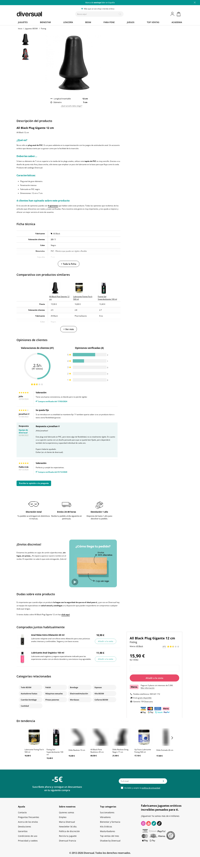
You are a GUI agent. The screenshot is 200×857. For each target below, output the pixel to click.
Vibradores (105, 817)
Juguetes (23, 22)
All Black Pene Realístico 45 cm (97, 750)
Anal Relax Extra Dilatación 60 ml (47, 635)
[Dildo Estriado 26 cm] (165, 737)
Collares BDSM (101, 699)
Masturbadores (107, 831)
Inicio (20, 28)
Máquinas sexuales (54, 693)
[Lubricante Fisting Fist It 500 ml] (34, 737)
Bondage (74, 687)
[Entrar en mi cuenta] (172, 14)
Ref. (131, 660)
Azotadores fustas (29, 693)
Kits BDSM (99, 693)
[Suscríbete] (163, 782)
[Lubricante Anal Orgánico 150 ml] (22, 657)
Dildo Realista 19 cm (77, 750)
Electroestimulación (79, 693)
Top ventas (153, 22)
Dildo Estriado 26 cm (164, 750)
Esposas (98, 687)
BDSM (88, 22)
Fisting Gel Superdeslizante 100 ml (55, 752)
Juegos (130, 22)
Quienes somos (66, 812)
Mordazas (74, 699)
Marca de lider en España (100, 2)
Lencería (68, 22)
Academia (177, 22)
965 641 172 (155, 694)
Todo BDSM (26, 687)
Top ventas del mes (109, 836)
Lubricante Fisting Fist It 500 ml (34, 750)
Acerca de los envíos (28, 821)
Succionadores (107, 812)
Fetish (48, 687)
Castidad (25, 706)
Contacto (22, 812)
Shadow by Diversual (110, 840)
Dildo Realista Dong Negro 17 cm (120, 750)
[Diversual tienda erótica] (40, 13)
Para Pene (109, 22)
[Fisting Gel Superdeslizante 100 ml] (56, 737)
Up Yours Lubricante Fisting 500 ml (142, 750)
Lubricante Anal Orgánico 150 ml (47, 652)
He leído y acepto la (142, 788)
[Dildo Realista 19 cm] (78, 737)
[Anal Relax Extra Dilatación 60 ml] (22, 640)
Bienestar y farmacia (110, 821)
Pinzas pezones (52, 699)
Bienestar (45, 22)
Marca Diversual (67, 821)
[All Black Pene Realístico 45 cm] (100, 737)
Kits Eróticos (106, 826)
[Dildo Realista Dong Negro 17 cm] (121, 737)
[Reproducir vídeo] (75, 582)
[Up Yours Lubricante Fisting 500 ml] (143, 737)
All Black (56, 233)
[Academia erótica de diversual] (154, 823)
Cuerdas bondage (29, 699)
